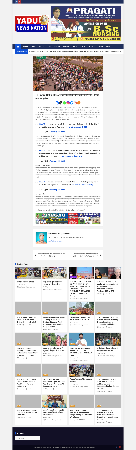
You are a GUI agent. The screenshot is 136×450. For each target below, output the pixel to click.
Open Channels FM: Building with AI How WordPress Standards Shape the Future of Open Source (107, 414)
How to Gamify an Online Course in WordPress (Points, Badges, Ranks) (26, 319)
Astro (108, 46)
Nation (25, 46)
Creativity (92, 46)
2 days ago (48, 287)
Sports (82, 46)
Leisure (74, 46)
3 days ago (101, 294)
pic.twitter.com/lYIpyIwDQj (82, 185)
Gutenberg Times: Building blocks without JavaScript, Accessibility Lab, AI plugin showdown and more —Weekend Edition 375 (108, 286)
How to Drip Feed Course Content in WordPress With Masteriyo (27, 412)
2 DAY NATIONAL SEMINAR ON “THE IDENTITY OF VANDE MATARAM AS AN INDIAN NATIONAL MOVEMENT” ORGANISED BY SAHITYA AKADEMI (80, 287)
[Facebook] (57, 102)
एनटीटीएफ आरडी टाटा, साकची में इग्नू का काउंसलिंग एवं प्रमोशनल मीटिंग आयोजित (53, 412)
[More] (78, 102)
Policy (49, 46)
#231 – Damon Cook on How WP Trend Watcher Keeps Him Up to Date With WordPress (81, 413)
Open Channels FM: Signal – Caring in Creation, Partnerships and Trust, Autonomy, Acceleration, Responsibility (54, 322)
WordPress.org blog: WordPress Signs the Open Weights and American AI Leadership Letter (54, 382)
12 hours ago (22, 284)
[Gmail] (75, 102)
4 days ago (48, 353)
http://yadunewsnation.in (55, 241)
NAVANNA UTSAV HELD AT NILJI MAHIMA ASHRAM (80, 318)
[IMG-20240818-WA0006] (68, 214)
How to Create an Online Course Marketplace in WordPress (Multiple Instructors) (26, 382)
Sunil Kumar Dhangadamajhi (59, 234)
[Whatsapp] (64, 102)
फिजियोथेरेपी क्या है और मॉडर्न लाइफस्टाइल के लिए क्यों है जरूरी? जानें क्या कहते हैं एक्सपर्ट (51, 255)
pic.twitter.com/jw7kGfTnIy (78, 127)
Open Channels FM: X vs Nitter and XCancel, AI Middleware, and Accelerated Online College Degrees (108, 383)
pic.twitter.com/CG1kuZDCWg (70, 156)
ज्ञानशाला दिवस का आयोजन (25, 282)
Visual (100, 46)
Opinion (57, 46)
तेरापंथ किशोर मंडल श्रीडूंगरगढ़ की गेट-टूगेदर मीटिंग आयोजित (107, 349)
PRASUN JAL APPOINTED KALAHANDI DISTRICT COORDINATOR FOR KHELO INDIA (81, 351)
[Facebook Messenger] (71, 102)
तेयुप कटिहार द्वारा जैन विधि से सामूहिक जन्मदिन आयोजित (52, 283)
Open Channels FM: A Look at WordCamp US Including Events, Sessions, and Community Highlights (107, 320)
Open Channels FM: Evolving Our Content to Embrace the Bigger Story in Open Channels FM (27, 351)
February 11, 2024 (57, 132)
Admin (110, 294)
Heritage (66, 46)
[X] (60, 102)
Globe (33, 46)
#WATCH (42, 124)
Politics (41, 46)
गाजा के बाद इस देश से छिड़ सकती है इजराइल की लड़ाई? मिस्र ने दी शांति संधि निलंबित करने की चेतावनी (85, 255)
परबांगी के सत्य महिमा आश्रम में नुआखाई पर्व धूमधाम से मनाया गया (53, 349)
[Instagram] (68, 102)
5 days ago (21, 417)
